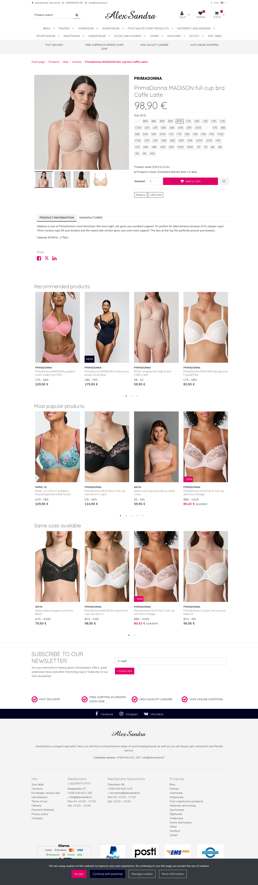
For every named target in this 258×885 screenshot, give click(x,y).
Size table (38, 784)
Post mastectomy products (186, 801)
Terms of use (39, 801)
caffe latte (156, 194)
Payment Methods (43, 810)
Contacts (37, 789)
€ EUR (215, 2)
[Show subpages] (54, 28)
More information (173, 874)
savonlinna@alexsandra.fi (125, 793)
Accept (79, 874)
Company (37, 818)
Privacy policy (40, 814)
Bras (172, 784)
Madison (141, 194)
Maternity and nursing (183, 806)
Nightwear (176, 814)
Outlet (174, 835)
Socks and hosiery (181, 822)
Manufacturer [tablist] (91, 218)
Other (173, 827)
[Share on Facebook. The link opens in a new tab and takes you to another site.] (41, 259)
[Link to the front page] (131, 15)
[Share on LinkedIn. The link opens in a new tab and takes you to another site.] (55, 259)
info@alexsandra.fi (97, 2)
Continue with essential (107, 874)
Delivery (37, 806)
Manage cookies (142, 874)
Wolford (175, 831)
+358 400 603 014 (120, 789)
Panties (174, 789)
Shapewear (177, 797)
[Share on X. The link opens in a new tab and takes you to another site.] (48, 259)
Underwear (176, 818)
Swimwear (176, 793)
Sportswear (177, 810)
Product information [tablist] (57, 218)
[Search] (77, 15)
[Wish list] (224, 181)
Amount (139, 181)
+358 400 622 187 (74, 2)
